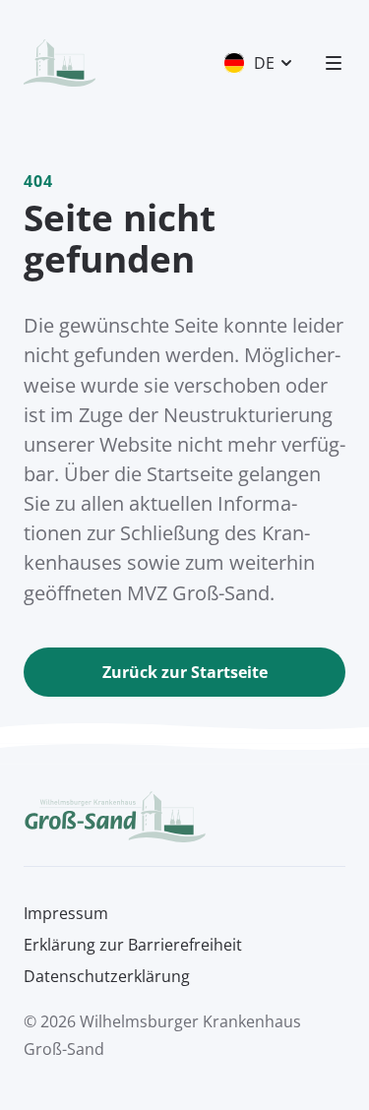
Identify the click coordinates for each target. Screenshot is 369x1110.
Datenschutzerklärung (107, 976)
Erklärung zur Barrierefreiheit (133, 945)
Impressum (66, 913)
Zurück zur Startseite (185, 672)
